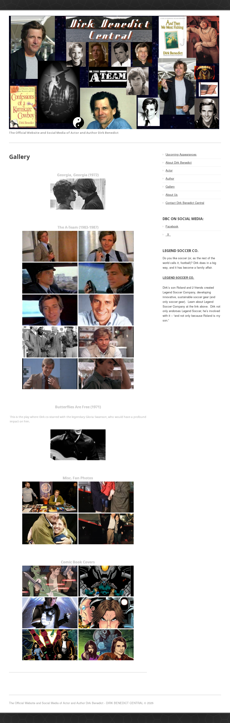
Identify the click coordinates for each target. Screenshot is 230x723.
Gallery (170, 186)
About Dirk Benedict (179, 162)
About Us (172, 194)
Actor (169, 170)
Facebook (172, 226)
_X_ (168, 234)
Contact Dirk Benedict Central (185, 203)
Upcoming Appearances (181, 154)
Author (170, 178)
